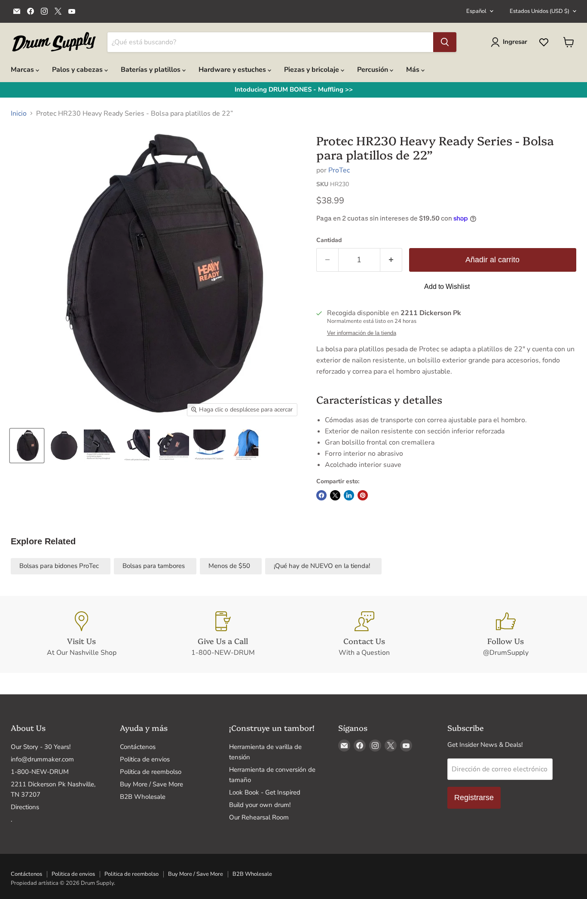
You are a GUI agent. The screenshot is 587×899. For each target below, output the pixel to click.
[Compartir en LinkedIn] (349, 495)
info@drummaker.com (42, 759)
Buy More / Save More (151, 784)
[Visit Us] (81, 634)
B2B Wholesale (142, 796)
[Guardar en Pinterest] (363, 495)
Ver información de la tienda (361, 333)
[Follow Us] (505, 634)
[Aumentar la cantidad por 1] (391, 260)
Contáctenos (138, 747)
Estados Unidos (539, 11)
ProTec (339, 170)
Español (476, 11)
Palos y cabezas (78, 69)
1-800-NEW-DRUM (40, 771)
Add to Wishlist (447, 286)
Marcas (23, 69)
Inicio (19, 113)
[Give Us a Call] (223, 634)
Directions (25, 807)
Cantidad (329, 240)
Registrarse (474, 797)
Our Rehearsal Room (259, 817)
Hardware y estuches (233, 69)
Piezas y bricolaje (312, 69)
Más (413, 69)
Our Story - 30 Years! (40, 747)
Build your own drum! (259, 805)
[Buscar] (444, 42)
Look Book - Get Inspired (264, 792)
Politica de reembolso (150, 771)
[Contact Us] (364, 634)
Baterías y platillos (151, 69)
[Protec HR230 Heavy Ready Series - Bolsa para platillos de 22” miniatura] (27, 446)
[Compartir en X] (335, 495)
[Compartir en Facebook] (321, 495)
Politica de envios (145, 759)
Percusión (373, 69)
